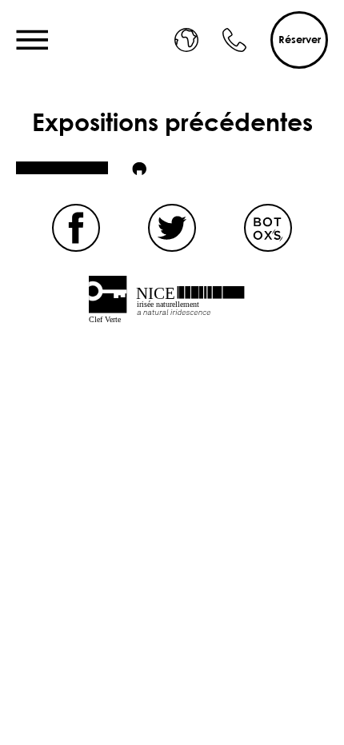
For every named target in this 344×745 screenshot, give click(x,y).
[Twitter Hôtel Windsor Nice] (172, 228)
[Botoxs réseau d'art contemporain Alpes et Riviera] (268, 228)
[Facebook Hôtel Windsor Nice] (76, 228)
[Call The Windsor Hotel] (234, 40)
